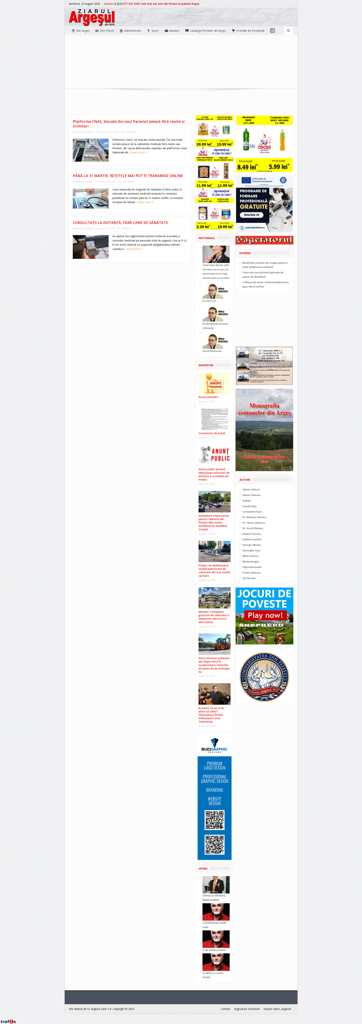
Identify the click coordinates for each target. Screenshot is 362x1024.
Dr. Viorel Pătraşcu (252, 528)
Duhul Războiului (212, 351)
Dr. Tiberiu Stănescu (253, 522)
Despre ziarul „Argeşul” (277, 1009)
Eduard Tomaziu (251, 534)
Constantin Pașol (252, 511)
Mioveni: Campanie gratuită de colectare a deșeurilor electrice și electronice (214, 617)
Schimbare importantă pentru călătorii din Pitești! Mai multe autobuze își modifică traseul (214, 522)
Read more (137, 152)
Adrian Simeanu (251, 495)
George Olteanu (251, 544)
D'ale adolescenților (213, 950)
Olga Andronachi (252, 567)
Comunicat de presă (212, 433)
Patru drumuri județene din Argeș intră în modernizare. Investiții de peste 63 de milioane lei (214, 665)
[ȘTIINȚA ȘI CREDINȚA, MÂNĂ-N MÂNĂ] (216, 884)
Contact (109, 3)
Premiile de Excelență (250, 30)
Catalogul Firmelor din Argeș (208, 30)
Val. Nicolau (249, 578)
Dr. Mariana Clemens (254, 517)
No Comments (129, 131)
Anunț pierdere (208, 397)
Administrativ (132, 30)
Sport (155, 30)
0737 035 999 (130, 3)
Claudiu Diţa (249, 506)
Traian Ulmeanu (251, 572)
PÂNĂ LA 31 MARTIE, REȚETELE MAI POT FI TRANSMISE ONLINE (128, 175)
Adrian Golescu (251, 489)
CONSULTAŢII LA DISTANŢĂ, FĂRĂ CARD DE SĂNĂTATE (120, 222)
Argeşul (89, 131)
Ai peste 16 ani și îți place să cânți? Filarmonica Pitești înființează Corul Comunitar (211, 715)
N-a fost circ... (210, 301)
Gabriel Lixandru (252, 539)
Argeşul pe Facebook (247, 1009)
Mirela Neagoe (250, 561)
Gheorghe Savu (251, 550)
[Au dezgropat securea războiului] (216, 312)
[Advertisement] (181, 62)
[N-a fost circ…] (216, 289)
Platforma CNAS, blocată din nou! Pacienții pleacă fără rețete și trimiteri (129, 124)
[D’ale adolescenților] (216, 939)
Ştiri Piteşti (107, 30)
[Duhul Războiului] (216, 340)
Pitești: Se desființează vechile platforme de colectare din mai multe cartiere (214, 571)
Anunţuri (174, 30)
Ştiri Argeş (83, 30)
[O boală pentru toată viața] (216, 911)
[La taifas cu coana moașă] (216, 962)
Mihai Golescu (250, 556)
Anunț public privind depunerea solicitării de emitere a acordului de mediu (214, 474)
